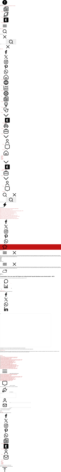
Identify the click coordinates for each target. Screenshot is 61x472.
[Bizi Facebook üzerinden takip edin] (6, 54)
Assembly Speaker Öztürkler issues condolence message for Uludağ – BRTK (9, 218)
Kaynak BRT (1, 355)
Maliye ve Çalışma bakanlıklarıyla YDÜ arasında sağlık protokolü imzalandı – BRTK (9, 216)
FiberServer (5, 466)
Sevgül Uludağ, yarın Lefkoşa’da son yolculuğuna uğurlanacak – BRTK (7, 362)
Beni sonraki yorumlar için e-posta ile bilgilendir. (6, 408)
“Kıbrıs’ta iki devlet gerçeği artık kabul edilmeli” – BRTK (6, 363)
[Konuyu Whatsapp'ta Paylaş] (6, 306)
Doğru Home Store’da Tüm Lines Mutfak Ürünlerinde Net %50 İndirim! (7, 5)
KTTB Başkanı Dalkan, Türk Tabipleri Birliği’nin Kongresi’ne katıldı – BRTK (9, 215)
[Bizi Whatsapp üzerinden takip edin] (6, 243)
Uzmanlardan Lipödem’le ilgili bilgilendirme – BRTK (6, 209)
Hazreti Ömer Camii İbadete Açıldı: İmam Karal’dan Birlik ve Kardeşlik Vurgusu (9, 208)
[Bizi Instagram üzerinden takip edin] (6, 233)
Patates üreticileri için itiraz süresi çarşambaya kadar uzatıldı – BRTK (8, 217)
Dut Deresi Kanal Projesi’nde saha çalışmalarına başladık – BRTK (7, 361)
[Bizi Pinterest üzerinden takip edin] (6, 238)
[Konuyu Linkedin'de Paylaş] (6, 311)
